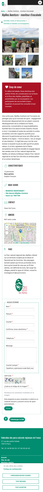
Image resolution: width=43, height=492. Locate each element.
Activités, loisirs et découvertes (15, 21)
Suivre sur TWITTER (13, 196)
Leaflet (16, 243)
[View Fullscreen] (6, 232)
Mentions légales (7, 463)
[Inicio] (4, 2)
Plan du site (5, 460)
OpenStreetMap (24, 243)
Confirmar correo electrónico (16, 329)
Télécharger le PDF (17, 419)
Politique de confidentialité (13, 469)
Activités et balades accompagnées (16, 23)
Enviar (8, 408)
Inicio (3, 11)
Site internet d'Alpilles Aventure (17, 193)
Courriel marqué (11, 365)
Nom (7, 306)
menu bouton (40, 3)
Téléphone (10, 338)
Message (9, 346)
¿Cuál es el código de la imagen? (16, 386)
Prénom (9, 314)
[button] (20, 40)
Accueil (3, 458)
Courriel (9, 322)
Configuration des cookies (21, 476)
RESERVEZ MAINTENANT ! (15, 191)
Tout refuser (21, 482)
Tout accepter (20, 487)
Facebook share (6, 419)
